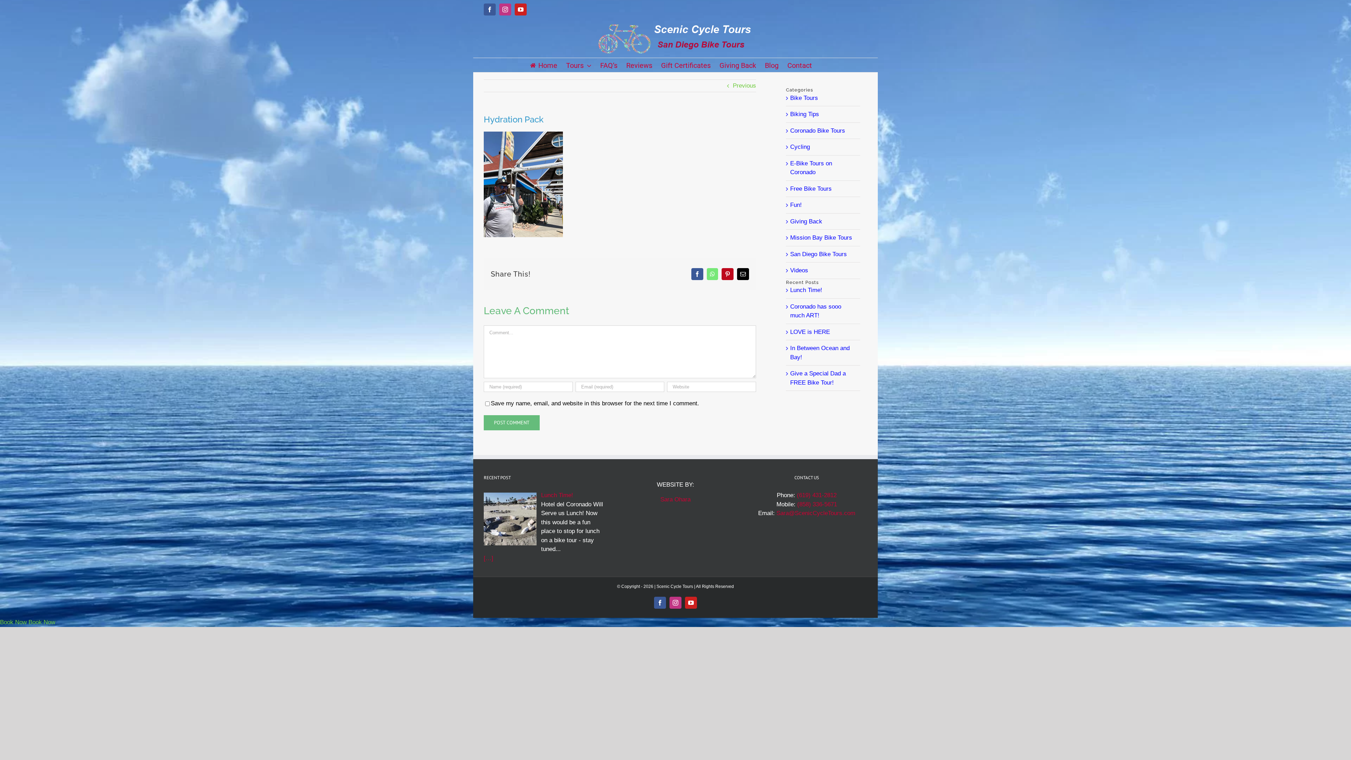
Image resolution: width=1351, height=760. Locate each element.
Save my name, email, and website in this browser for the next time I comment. (595, 403)
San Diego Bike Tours (818, 254)
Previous (744, 85)
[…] (488, 558)
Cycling (800, 147)
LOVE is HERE (810, 332)
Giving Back (806, 221)
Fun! (796, 205)
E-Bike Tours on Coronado (811, 168)
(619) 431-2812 (817, 495)
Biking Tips (804, 114)
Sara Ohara (675, 499)
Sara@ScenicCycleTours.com (815, 513)
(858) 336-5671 (817, 504)
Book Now (13, 622)
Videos (799, 270)
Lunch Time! (806, 290)
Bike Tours (804, 98)
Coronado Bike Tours (817, 130)
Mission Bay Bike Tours (821, 237)
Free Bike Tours (811, 188)
